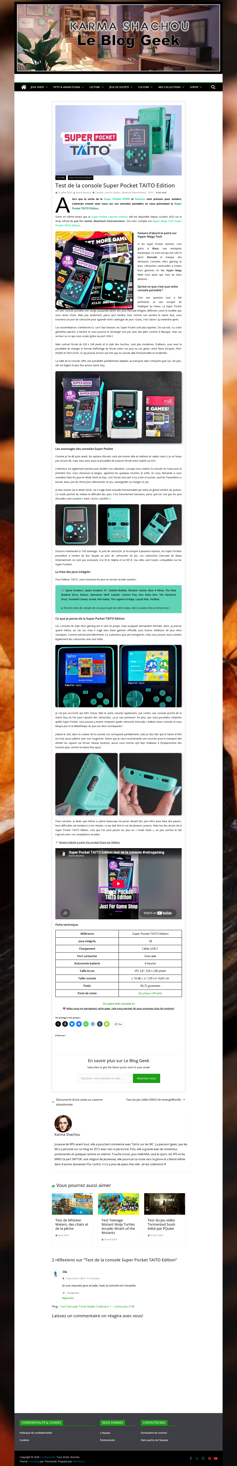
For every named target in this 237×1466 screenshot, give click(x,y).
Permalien (95, 1278)
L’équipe (105, 1432)
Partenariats (107, 1440)
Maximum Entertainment (134, 192)
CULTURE (143, 87)
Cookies (24, 1440)
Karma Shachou (83, 192)
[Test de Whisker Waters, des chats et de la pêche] (72, 1196)
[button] (46, 87)
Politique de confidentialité (36, 1432)
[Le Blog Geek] (118, 4)
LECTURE (95, 87)
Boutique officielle (150, 993)
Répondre (68, 1298)
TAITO (151, 192)
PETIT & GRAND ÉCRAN (66, 87)
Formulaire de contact (154, 1432)
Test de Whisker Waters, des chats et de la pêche (71, 1224)
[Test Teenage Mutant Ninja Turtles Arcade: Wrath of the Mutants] (118, 1196)
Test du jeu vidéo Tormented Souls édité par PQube (161, 1224)
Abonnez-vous (146, 1078)
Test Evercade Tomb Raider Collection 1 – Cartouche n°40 (97, 1306)
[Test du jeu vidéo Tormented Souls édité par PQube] (164, 1196)
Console (99, 192)
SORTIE (194, 87)
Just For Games (112, 192)
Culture (61, 178)
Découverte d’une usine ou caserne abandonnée (79, 1102)
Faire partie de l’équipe (154, 1440)
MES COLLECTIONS (169, 87)
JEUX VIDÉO (37, 87)
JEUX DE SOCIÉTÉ (119, 87)
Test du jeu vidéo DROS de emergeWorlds (153, 1100)
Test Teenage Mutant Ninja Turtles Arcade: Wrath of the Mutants (118, 1226)
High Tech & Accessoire (80, 178)
